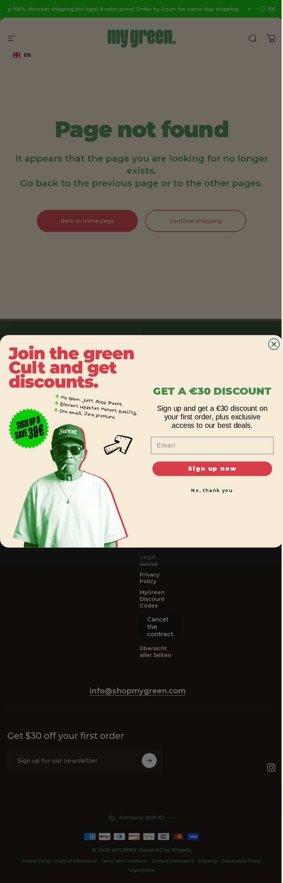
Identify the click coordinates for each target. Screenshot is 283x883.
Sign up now (212, 468)
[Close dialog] (274, 344)
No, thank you (212, 491)
